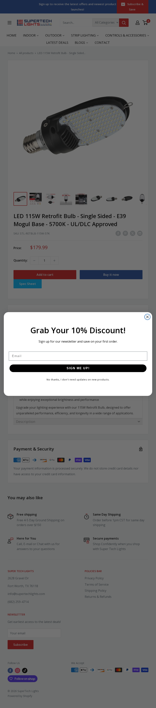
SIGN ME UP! (78, 368)
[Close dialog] (147, 317)
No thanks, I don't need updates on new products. (78, 379)
